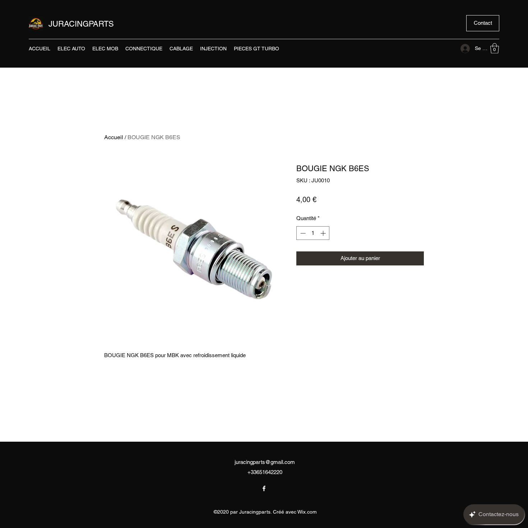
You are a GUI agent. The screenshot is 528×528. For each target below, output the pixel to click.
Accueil (113, 137)
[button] (482, 23)
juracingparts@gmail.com (265, 462)
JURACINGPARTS (81, 23)
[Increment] (324, 233)
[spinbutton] (313, 233)
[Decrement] (302, 233)
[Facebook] (264, 488)
